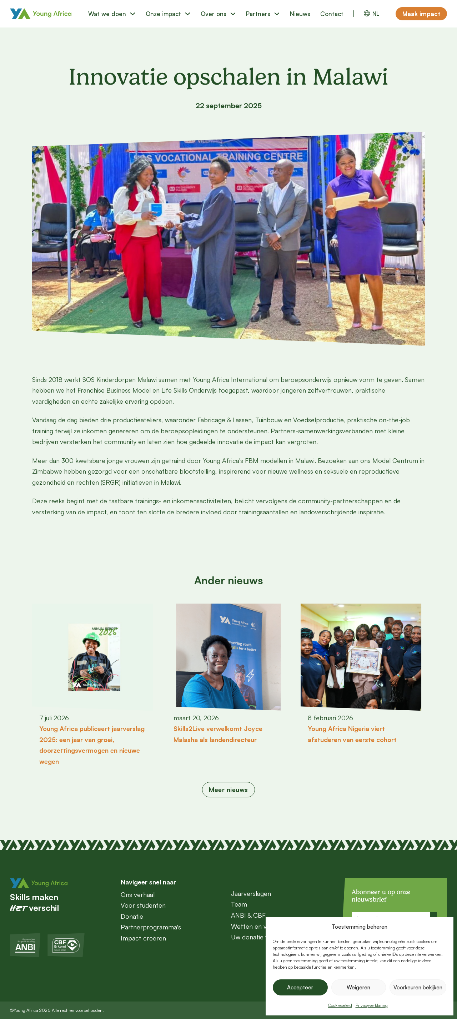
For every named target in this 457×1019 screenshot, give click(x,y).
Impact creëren (143, 938)
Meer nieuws (228, 789)
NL (375, 14)
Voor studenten (143, 905)
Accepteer (300, 987)
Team (239, 904)
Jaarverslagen (251, 893)
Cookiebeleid (340, 1005)
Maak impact (421, 14)
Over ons (213, 14)
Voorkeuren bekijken (417, 987)
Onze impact (163, 14)
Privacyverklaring (372, 1005)
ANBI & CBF (248, 915)
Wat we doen (107, 14)
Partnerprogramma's (151, 927)
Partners (258, 14)
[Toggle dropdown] (133, 14)
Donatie (132, 916)
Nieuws (300, 14)
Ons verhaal (138, 894)
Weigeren (358, 987)
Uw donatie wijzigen (259, 937)
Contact (331, 14)
